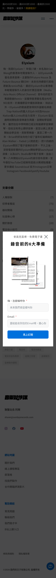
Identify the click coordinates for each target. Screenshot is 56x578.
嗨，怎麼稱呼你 (16, 301)
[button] (46, 236)
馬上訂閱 (28, 334)
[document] (28, 289)
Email (10, 316)
